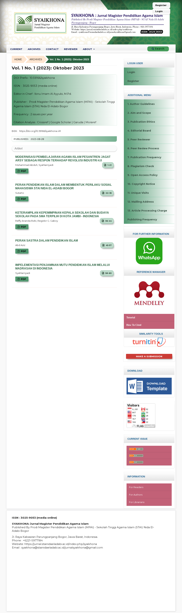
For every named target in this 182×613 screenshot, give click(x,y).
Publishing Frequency (142, 219)
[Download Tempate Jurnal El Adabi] (149, 385)
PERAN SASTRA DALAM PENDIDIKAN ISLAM (46, 240)
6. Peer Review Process (143, 148)
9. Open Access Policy (142, 175)
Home (18, 59)
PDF (23, 171)
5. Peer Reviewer (138, 139)
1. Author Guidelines (141, 104)
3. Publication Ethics (141, 121)
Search (159, 48)
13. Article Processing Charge (147, 210)
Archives (34, 49)
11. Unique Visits (138, 192)
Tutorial (130, 317)
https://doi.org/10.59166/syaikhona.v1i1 (40, 131)
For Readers (136, 487)
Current (16, 49)
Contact (52, 49)
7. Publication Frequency (144, 157)
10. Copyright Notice (141, 184)
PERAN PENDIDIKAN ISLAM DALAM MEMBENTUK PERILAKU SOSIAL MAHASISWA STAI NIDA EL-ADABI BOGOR (63, 186)
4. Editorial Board (139, 130)
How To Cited (133, 325)
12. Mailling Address (140, 201)
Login (159, 11)
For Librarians (136, 502)
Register (161, 5)
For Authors (135, 494)
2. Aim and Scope (139, 112)
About (88, 49)
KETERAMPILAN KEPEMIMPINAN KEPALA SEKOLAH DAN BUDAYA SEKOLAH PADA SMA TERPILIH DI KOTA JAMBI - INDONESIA (62, 214)
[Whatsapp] (149, 251)
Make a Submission (149, 356)
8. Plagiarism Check (140, 166)
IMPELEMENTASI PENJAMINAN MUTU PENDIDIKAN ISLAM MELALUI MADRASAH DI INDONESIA (62, 266)
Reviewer (70, 49)
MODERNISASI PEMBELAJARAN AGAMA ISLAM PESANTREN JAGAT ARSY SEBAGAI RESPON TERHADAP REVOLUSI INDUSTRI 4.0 (63, 158)
